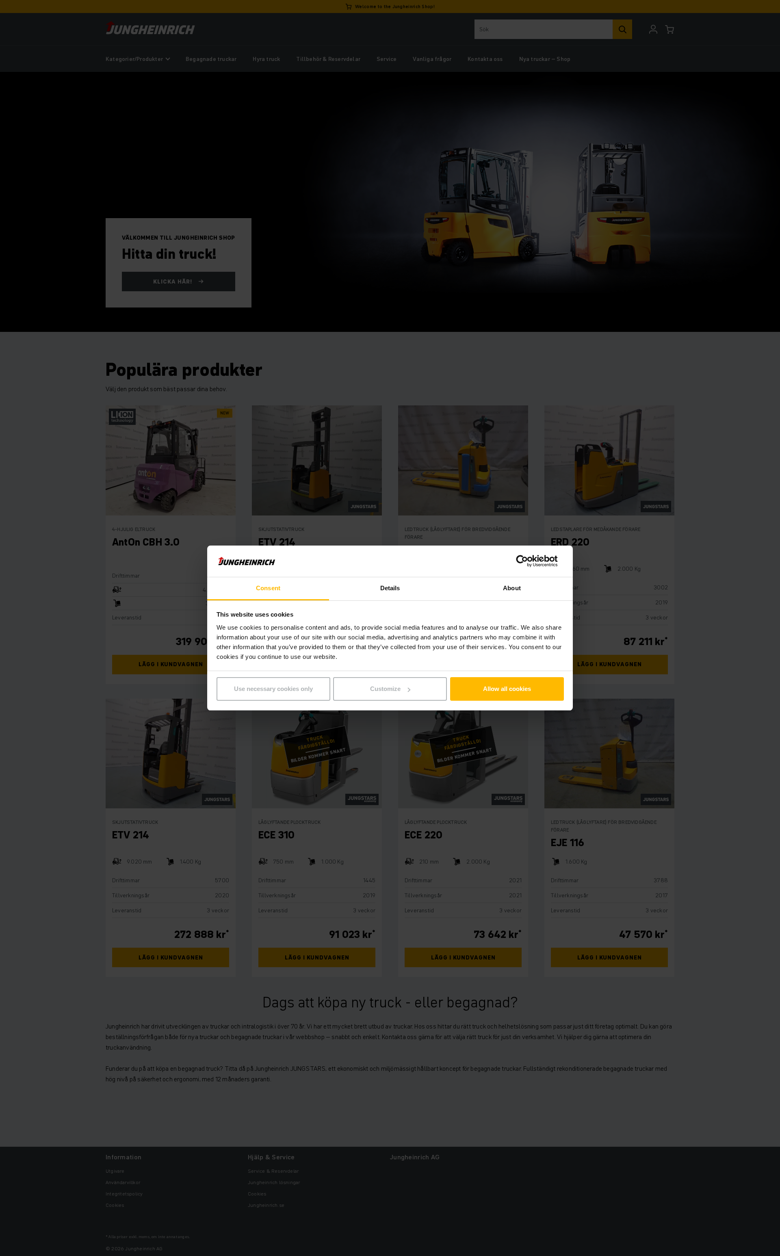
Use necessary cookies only (273, 688)
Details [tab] (390, 588)
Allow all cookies (507, 688)
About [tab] (512, 588)
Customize (385, 688)
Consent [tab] (268, 588)
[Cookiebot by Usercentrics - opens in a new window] (528, 561)
